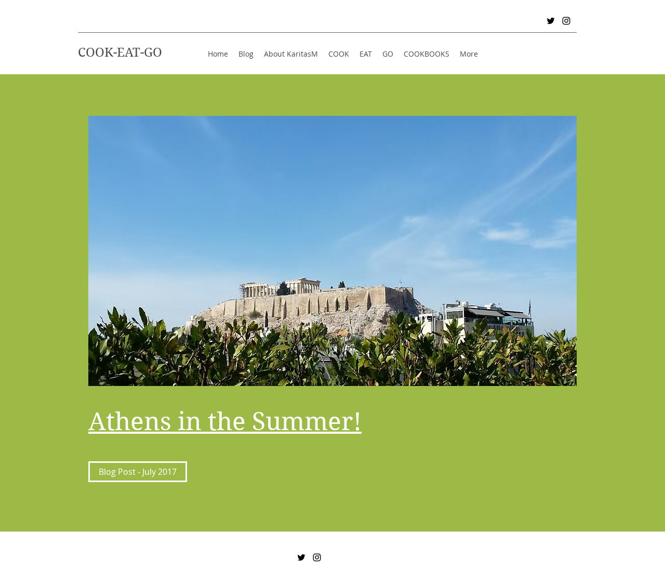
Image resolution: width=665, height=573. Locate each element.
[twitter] (551, 21)
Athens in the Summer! (225, 421)
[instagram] (566, 21)
